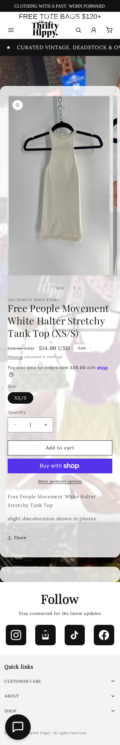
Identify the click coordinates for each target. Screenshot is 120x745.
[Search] (78, 30)
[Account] (94, 30)
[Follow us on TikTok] (75, 635)
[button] (60, 681)
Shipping (15, 357)
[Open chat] (18, 727)
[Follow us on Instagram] (16, 635)
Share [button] (20, 537)
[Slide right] (74, 288)
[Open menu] (11, 30)
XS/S (20, 398)
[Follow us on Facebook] (104, 635)
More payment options (60, 481)
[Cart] (109, 30)
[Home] (44, 30)
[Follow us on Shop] (45, 635)
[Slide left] (46, 288)
